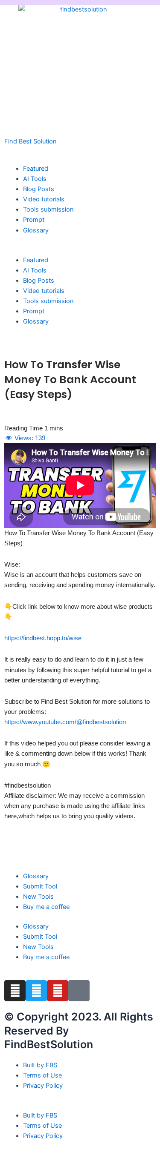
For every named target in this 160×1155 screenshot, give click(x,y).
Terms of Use (42, 1075)
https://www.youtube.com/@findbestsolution (65, 721)
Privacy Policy (43, 1085)
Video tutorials (43, 199)
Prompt (33, 220)
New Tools (38, 896)
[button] (80, 250)
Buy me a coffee (46, 907)
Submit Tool (40, 886)
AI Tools (35, 179)
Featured (35, 168)
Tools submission (48, 209)
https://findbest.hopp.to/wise (42, 638)
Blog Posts (38, 189)
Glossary (36, 230)
